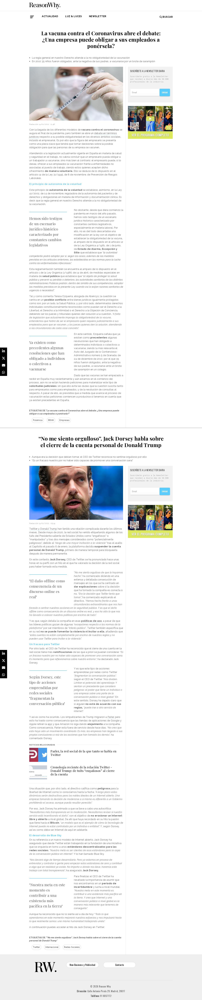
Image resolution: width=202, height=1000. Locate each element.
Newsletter (97, 16)
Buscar (168, 17)
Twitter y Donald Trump (43, 528)
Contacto (119, 965)
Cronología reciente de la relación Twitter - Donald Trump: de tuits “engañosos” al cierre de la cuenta (83, 770)
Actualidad (50, 16)
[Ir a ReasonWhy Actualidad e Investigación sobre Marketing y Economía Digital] (44, 5)
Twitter (36, 947)
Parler (111, 717)
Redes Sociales (72, 947)
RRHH (51, 420)
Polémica (37, 420)
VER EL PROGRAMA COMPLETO (150, 135)
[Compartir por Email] (3, 365)
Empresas (64, 420)
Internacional (52, 947)
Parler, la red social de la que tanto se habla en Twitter (84, 753)
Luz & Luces (73, 16)
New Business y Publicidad (82, 965)
